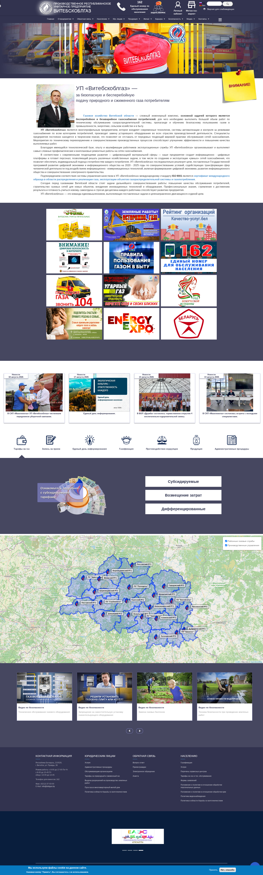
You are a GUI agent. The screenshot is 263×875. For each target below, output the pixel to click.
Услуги (87, 763)
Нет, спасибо (228, 870)
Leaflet (237, 662)
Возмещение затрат (183, 495)
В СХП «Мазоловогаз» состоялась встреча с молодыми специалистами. (230, 415)
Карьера (158, 19)
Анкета (136, 776)
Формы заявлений (188, 780)
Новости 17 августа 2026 (81, 375)
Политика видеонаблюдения (193, 796)
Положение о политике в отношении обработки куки (203, 792)
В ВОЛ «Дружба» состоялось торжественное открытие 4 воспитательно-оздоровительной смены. (164, 415)
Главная (50, 19)
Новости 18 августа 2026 (16, 375)
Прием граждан (139, 767)
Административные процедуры (98, 767)
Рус (203, 3)
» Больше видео (73, 718)
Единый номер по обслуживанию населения (139, 9)
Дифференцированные (183, 509)
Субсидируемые (183, 481)
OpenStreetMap (256, 662)
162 (139, 2)
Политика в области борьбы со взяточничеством (106, 792)
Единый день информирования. (99, 413)
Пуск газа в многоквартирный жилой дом (102, 787)
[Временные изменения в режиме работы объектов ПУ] (239, 86)
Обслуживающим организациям (98, 771)
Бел (203, 5)
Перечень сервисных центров (194, 771)
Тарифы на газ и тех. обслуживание (196, 776)
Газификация (186, 763)
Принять (213, 870)
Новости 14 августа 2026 (146, 375)
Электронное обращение (144, 771)
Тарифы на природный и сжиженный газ (102, 776)
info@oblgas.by (48, 786)
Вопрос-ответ (139, 763)
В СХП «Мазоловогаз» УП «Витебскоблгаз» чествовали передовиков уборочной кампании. (34, 415)
